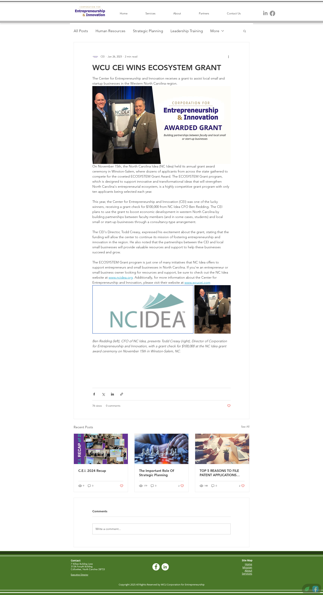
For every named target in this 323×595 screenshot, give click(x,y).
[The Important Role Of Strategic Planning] (162, 449)
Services (247, 573)
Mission (247, 567)
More (214, 31)
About (248, 570)
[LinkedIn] (265, 13)
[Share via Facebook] (94, 394)
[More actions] (228, 56)
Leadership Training (186, 31)
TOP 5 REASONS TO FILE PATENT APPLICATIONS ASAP (219, 473)
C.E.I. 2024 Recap (92, 471)
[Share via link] (121, 394)
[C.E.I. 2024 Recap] (101, 449)
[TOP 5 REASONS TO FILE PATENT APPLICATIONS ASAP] (222, 449)
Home (248, 564)
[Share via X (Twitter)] (103, 394)
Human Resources (110, 31)
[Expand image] (142, 309)
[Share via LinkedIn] (112, 394)
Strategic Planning (148, 31)
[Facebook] (272, 13)
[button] (244, 30)
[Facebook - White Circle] (156, 566)
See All (245, 426)
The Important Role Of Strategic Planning (156, 473)
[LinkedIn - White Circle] (165, 566)
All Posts (81, 31)
